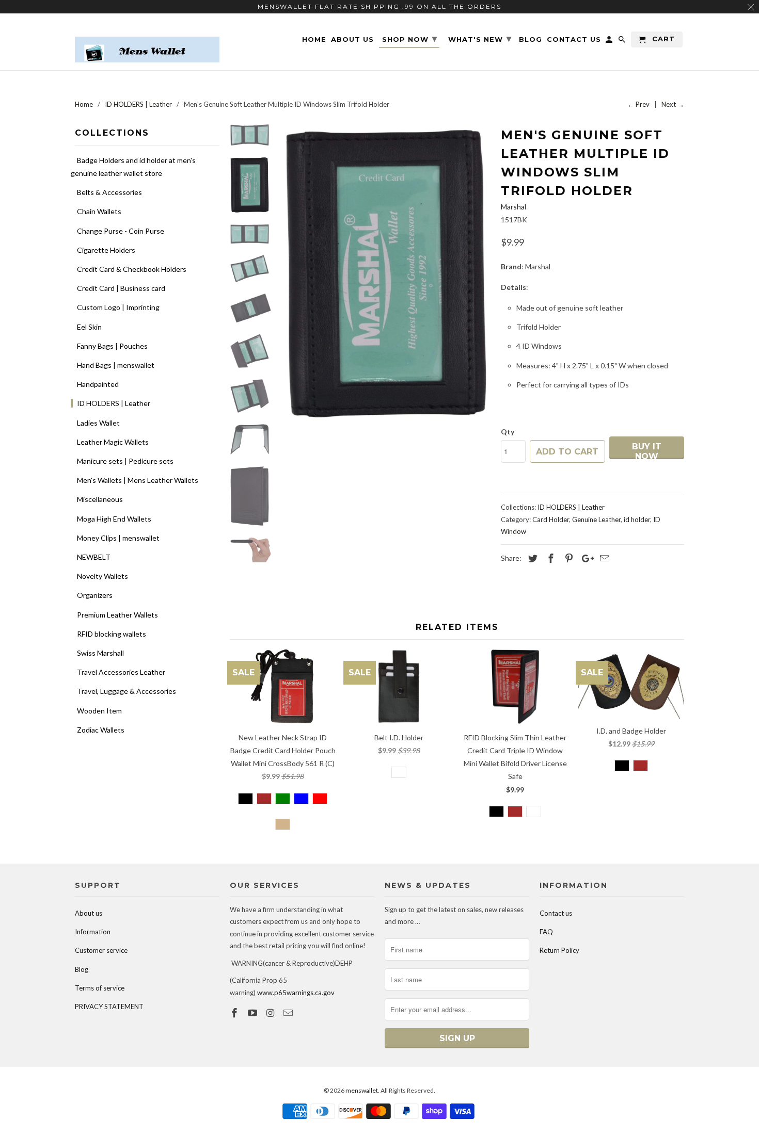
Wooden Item (99, 710)
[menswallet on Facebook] (235, 1012)
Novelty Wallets (102, 576)
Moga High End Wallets (114, 518)
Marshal (513, 206)
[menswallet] (147, 41)
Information (92, 932)
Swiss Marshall (100, 652)
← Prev (638, 104)
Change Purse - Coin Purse (120, 230)
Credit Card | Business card (121, 288)
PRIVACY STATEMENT (109, 1006)
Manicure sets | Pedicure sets (125, 461)
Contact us (556, 913)
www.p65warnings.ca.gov (296, 992)
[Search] (623, 41)
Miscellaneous (100, 499)
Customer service (101, 950)
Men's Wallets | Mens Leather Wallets (137, 480)
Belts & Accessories (109, 192)
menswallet (361, 1090)
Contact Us (574, 39)
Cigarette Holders (106, 250)
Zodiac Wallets (100, 729)
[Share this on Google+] (585, 558)
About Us (352, 39)
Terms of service (99, 988)
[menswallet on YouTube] (253, 1012)
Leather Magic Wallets (113, 441)
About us (88, 913)
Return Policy (559, 950)
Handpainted (98, 384)
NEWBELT (93, 557)
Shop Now (409, 38)
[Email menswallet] (289, 1012)
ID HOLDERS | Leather (113, 403)
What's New (480, 38)
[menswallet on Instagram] (271, 1012)
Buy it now (646, 450)
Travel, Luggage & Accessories (126, 691)
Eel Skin (89, 326)
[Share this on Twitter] (531, 558)
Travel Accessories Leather (121, 672)
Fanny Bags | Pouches (112, 346)
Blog (81, 969)
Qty (507, 431)
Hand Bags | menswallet (115, 365)
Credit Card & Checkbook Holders (131, 269)
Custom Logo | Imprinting (118, 307)
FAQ (546, 932)
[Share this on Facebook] (549, 558)
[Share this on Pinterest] (567, 558)
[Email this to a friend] (603, 558)
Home (314, 39)
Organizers (95, 595)
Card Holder (550, 519)
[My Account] (610, 41)
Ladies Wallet (98, 422)
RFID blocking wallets (111, 633)
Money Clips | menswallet (118, 537)
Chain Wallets (99, 211)
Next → (672, 104)
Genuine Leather (596, 519)
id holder (637, 519)
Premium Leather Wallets (117, 614)
